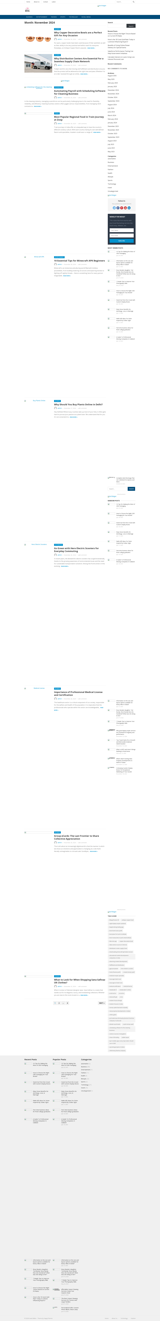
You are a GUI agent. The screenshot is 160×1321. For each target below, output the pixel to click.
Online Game (112, 1014)
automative (58, 545)
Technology (73, 17)
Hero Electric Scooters (127, 968)
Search (110, 23)
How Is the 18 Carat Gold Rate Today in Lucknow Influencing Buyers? (41, 1298)
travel (57, 113)
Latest (54, 2)
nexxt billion (32, 1318)
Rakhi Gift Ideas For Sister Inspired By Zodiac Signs (124, 319)
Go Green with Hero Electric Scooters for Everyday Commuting (76, 550)
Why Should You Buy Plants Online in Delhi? (78, 404)
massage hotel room (115, 979)
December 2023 (113, 126)
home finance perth (115, 972)
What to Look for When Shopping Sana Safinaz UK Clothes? (79, 981)
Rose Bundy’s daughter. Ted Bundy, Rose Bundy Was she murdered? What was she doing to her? (125, 273)
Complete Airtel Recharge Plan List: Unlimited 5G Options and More (125, 480)
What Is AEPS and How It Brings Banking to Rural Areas (125, 750)
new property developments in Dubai (119, 1011)
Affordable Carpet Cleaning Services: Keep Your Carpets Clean (69, 1291)
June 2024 (111, 112)
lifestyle (110, 177)
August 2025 (112, 76)
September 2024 (113, 101)
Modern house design (115, 1000)
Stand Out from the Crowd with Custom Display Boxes (125, 301)
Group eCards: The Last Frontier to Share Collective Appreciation (76, 837)
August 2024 (112, 105)
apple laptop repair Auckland (117, 923)
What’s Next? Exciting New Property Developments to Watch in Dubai (124, 760)
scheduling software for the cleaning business (119, 1029)
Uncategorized (113, 191)
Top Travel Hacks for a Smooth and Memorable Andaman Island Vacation (125, 742)
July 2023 (111, 144)
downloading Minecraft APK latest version (121, 952)
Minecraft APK (113, 997)
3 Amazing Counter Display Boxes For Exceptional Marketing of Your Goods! (124, 770)
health (110, 173)
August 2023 (112, 141)
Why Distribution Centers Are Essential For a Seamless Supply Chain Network (78, 60)
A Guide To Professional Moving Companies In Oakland (125, 338)
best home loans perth (115, 930)
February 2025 (113, 83)
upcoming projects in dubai (117, 1047)
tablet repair (125, 1037)
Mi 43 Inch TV (112, 993)
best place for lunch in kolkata (117, 934)
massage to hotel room (115, 983)
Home (28, 2)
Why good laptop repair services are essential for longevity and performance (126, 732)
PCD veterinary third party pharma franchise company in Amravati (121, 1019)
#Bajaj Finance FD (114, 920)
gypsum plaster (113, 968)
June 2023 (111, 148)
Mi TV (121, 997)
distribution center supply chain (118, 948)
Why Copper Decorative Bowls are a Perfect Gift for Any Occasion (78, 34)
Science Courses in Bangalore (117, 1034)
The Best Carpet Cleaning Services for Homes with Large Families (69, 1300)
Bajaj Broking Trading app (116, 927)
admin (60, 39)
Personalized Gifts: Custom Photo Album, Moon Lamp (70, 1308)
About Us (36, 2)
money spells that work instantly (118, 1007)
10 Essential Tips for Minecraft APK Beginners (79, 260)
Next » (102, 1003)
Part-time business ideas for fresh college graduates (124, 329)
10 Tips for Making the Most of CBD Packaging (40, 1064)
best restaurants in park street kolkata (120, 938)
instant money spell (129, 972)
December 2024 (113, 90)
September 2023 (113, 137)
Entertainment (41, 17)
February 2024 (113, 119)
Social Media (86, 17)
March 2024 (112, 115)
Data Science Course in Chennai (118, 945)
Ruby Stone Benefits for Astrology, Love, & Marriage (124, 310)
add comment (82, 39)
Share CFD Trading (114, 1037)
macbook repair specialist (116, 975)
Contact (45, 2)
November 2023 (113, 130)
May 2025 (111, 79)
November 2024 (113, 94)
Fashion (54, 17)
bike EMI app (113, 941)
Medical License (128, 986)
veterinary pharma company (117, 1050)
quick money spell (128, 1024)
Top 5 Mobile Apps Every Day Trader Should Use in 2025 (121, 1042)
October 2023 (112, 133)
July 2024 (111, 108)
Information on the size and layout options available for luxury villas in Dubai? (124, 262)
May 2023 (111, 152)
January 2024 (112, 123)
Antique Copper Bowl (128, 920)
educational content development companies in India (118, 957)
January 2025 (112, 86)
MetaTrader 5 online (125, 990)
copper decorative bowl (126, 941)
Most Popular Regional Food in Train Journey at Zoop (79, 118)
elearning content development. (118, 961)
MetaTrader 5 (113, 990)
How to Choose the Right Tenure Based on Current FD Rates (41, 1289)
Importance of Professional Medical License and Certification (78, 693)
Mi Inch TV (121, 993)
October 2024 (112, 97)
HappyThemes (48, 1318)
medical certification (115, 986)
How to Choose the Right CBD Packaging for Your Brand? (125, 291)
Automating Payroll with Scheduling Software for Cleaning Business (79, 92)
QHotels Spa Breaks (114, 1024)
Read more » (91, 48)
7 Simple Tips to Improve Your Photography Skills (125, 282)
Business (29, 17)
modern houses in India (116, 1004)
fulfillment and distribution (116, 965)
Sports (62, 17)
